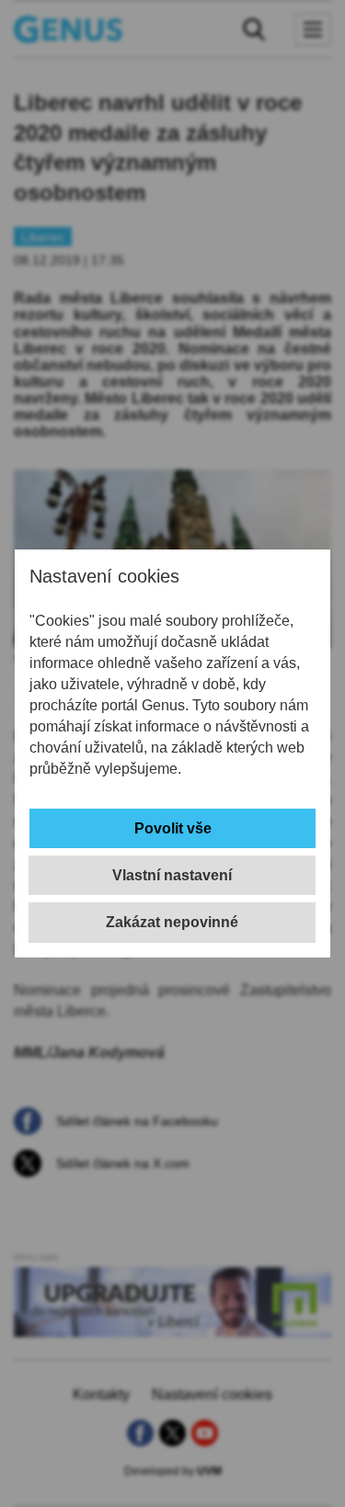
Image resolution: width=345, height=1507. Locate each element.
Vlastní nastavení (172, 875)
